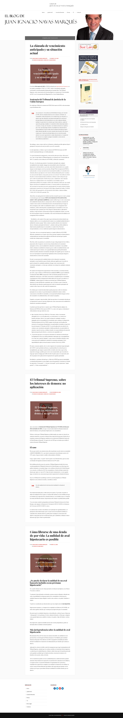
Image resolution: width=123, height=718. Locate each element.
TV (73, 12)
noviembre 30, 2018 (56, 392)
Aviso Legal (29, 703)
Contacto (79, 12)
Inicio (43, 12)
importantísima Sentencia (62, 86)
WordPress (58, 715)
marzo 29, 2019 (54, 58)
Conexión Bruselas (60, 12)
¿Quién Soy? (50, 12)
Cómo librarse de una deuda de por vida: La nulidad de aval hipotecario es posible (50, 535)
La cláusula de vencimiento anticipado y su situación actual (47, 49)
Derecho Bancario (38, 60)
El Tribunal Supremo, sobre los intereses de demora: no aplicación (48, 383)
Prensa (68, 12)
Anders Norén (71, 715)
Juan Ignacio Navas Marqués (39, 58)
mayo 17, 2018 (54, 544)
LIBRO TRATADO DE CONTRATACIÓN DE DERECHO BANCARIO (88, 80)
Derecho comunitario (50, 60)
